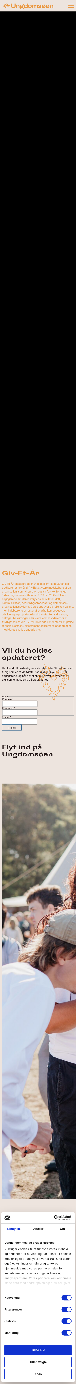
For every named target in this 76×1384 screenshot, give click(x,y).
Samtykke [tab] (14, 1228)
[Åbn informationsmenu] (71, 6)
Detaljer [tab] (38, 1228)
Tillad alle (38, 1350)
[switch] (67, 1309)
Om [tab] (62, 1228)
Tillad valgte (38, 1362)
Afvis (38, 1374)
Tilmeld (12, 727)
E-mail (6, 717)
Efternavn (8, 708)
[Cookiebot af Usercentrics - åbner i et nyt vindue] (56, 1217)
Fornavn (7, 699)
